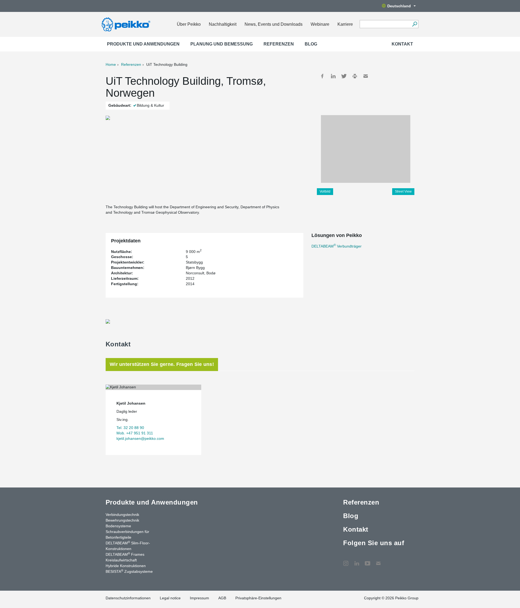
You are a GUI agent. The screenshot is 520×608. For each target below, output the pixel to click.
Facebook (322, 76)
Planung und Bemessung (221, 44)
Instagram (346, 560)
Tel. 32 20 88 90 (130, 427)
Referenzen (279, 44)
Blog (311, 44)
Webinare (320, 24)
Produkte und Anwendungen (143, 44)
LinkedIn (333, 76)
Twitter (344, 76)
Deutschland (399, 6)
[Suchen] (414, 24)
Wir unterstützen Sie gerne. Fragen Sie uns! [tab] (162, 364)
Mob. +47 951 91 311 (134, 433)
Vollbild (325, 191)
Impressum (199, 598)
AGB (222, 598)
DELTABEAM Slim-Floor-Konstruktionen (128, 545)
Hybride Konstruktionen (126, 566)
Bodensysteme (118, 526)
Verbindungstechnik (122, 514)
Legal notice (170, 598)
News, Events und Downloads (274, 24)
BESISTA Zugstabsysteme (129, 571)
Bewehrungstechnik (122, 520)
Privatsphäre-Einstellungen (258, 598)
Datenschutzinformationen (128, 598)
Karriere (345, 24)
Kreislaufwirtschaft (121, 560)
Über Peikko (189, 24)
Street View (403, 191)
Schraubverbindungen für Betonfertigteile (127, 534)
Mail (365, 76)
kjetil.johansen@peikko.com (140, 438)
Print (355, 76)
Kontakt (402, 44)
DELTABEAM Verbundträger (336, 246)
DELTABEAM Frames (125, 554)
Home (111, 64)
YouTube (367, 560)
